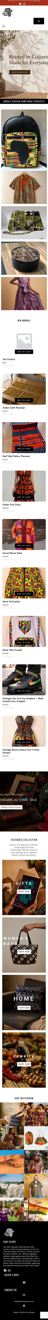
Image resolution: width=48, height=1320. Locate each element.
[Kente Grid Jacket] (24, 582)
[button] (38, 21)
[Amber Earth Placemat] (24, 389)
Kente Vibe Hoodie (12, 650)
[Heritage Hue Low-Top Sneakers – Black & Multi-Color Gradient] (24, 679)
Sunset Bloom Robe (12, 553)
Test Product (9, 359)
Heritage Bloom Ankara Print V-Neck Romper (21, 751)
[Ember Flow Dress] (24, 486)
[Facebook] (20, 4)
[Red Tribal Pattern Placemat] (24, 437)
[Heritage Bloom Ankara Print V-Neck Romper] (24, 731)
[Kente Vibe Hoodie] (24, 631)
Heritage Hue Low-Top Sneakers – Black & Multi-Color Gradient (23, 700)
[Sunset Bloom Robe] (24, 534)
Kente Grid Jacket (11, 601)
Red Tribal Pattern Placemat (16, 456)
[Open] (12, 1114)
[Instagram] (24, 4)
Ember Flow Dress (12, 504)
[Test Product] (24, 340)
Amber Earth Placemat (14, 407)
